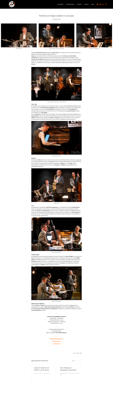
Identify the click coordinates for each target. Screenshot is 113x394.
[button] (73, 361)
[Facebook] (97, 4)
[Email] (81, 353)
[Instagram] (103, 4)
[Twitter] (100, 4)
